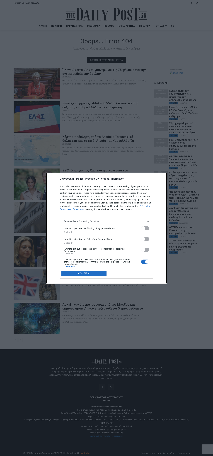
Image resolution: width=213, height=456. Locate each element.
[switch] (145, 228)
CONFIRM (84, 273)
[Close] (160, 179)
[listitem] (106, 221)
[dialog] (106, 228)
